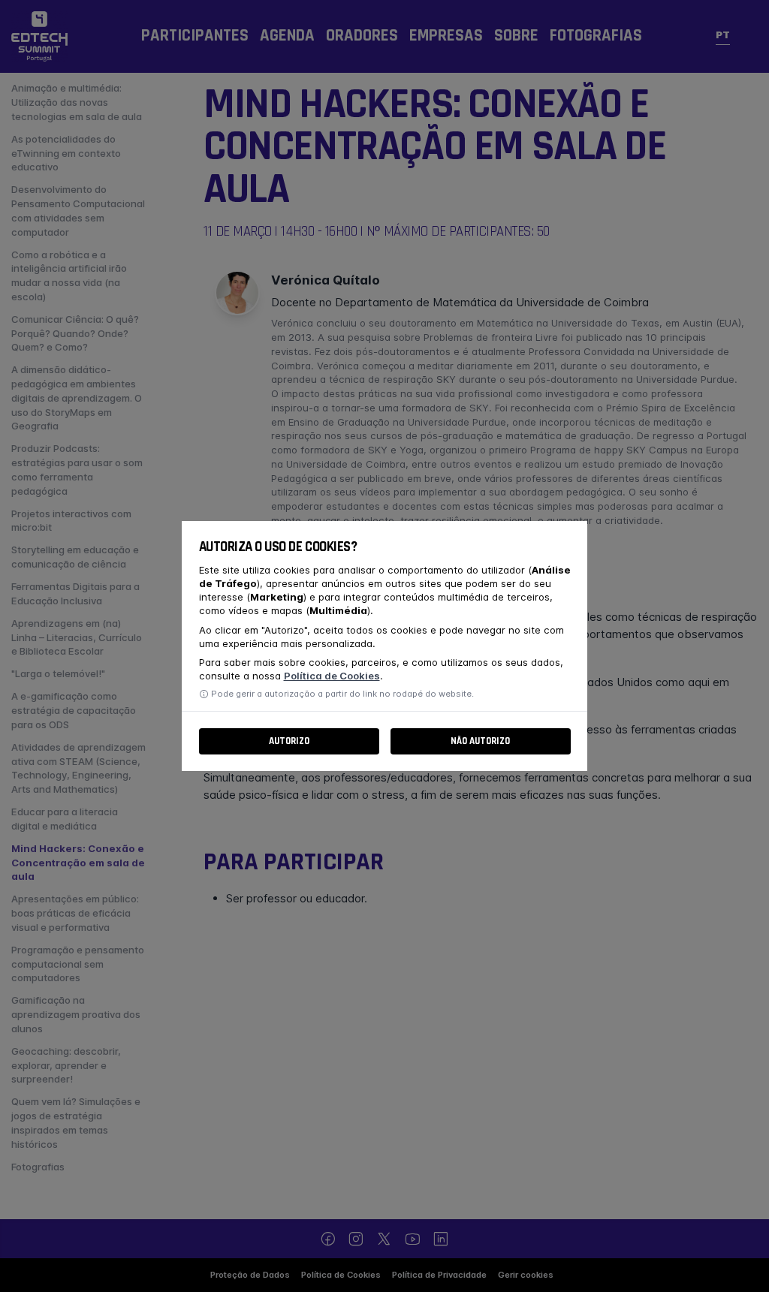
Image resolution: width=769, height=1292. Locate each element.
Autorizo (289, 741)
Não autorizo (480, 741)
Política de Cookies (332, 676)
